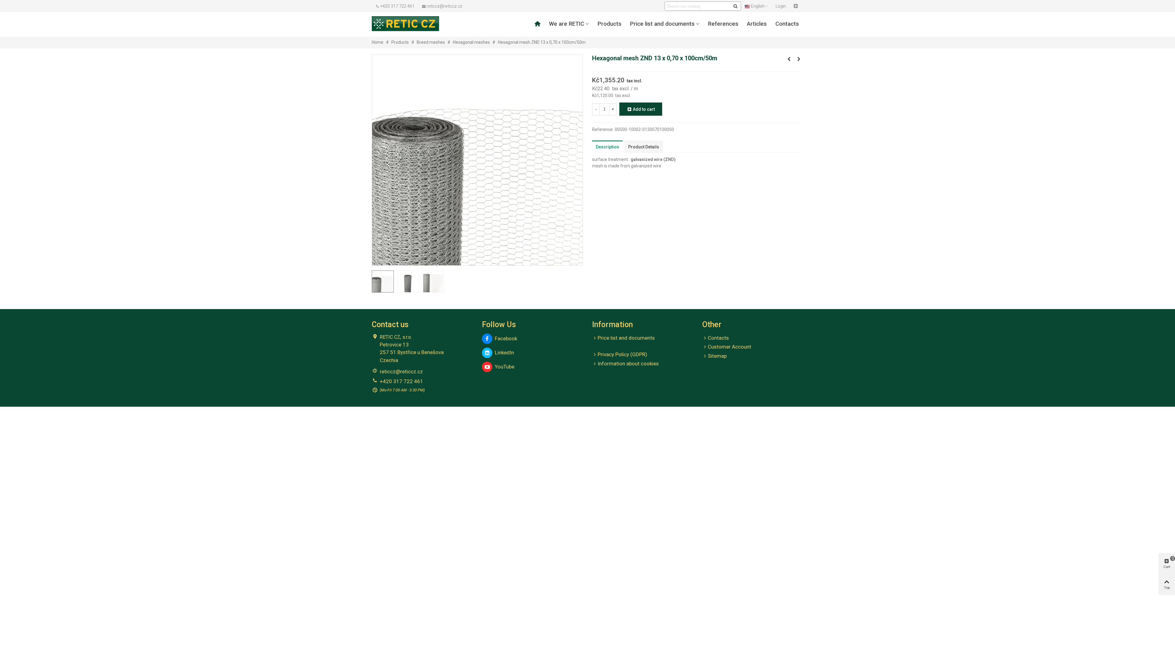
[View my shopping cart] (796, 6)
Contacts (787, 24)
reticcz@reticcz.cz (401, 371)
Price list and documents (662, 24)
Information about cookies (628, 363)
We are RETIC (566, 24)
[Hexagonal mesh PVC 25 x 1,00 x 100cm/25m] (788, 59)
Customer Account (729, 347)
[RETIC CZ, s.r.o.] (405, 23)
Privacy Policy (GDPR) (622, 354)
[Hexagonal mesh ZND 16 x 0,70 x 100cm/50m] (798, 59)
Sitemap (717, 356)
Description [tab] (607, 146)
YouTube (503, 367)
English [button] (758, 6)
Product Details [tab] (643, 146)
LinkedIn (503, 352)
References (723, 24)
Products (609, 24)
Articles (757, 24)
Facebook (504, 338)
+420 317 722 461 (401, 381)
